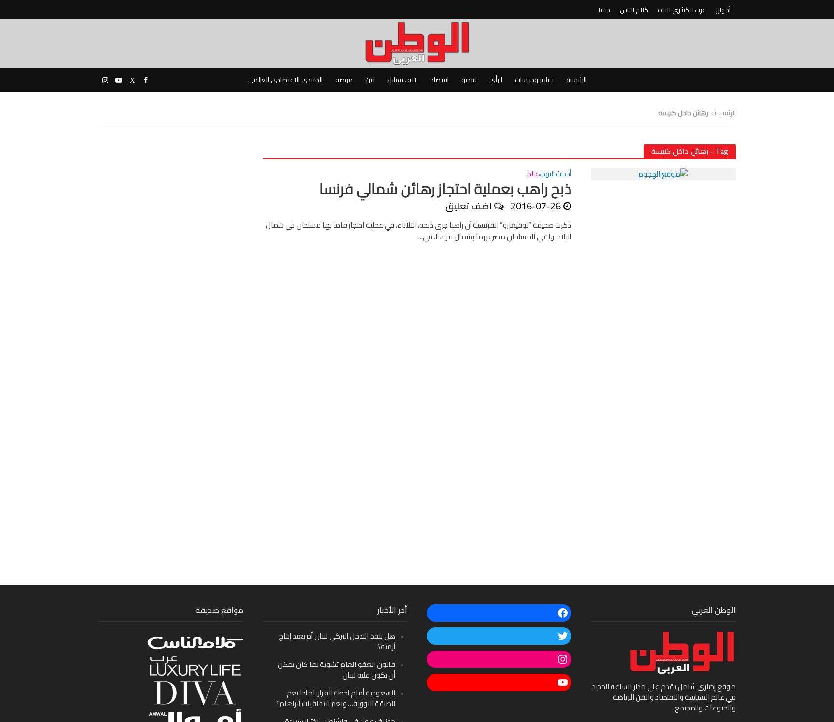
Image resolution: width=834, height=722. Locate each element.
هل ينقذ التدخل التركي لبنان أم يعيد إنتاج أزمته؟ (337, 641)
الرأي (495, 79)
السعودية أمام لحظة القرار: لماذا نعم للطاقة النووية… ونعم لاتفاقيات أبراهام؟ (335, 698)
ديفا (604, 9)
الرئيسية (576, 79)
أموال (723, 9)
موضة (344, 79)
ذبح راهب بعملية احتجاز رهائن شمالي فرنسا (445, 189)
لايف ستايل (402, 79)
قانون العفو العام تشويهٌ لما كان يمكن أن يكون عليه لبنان (336, 669)
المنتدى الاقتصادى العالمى (285, 79)
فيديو (469, 79)
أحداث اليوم (556, 174)
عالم (533, 174)
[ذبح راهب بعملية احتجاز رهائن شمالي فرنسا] (663, 173)
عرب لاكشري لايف (682, 9)
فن (370, 79)
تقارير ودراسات (534, 79)
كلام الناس (634, 9)
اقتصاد (440, 79)
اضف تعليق (468, 206)
